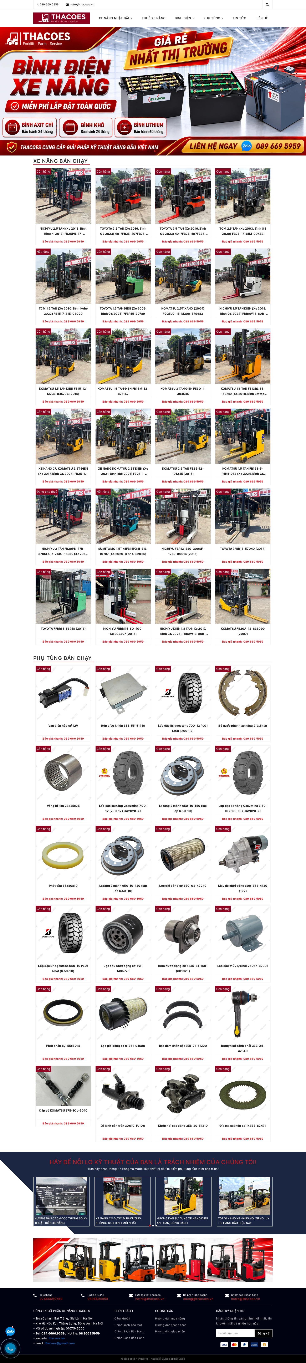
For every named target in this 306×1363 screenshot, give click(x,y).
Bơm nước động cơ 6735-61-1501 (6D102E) (183, 968)
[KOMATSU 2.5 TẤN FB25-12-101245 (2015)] (183, 436)
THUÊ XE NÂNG (153, 18)
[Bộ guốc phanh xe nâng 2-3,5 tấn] (243, 693)
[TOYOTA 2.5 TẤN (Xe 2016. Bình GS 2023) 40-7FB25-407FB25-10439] (123, 196)
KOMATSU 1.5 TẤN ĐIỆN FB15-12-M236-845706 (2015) (63, 391)
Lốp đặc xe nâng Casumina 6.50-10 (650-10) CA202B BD (243, 808)
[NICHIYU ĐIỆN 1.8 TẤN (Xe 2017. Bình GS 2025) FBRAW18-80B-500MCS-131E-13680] (183, 596)
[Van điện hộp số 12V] (63, 693)
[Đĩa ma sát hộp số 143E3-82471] (243, 1093)
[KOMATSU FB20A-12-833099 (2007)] (243, 596)
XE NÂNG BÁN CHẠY (60, 161)
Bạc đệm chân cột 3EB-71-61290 (183, 1045)
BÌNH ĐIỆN (183, 18)
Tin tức (239, 18)
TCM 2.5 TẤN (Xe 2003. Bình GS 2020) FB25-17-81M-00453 (242, 231)
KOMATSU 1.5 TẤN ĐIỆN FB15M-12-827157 (123, 391)
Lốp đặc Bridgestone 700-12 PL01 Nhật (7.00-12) (183, 728)
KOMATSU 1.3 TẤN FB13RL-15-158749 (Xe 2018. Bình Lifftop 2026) (243, 391)
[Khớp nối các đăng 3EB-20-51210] (183, 1093)
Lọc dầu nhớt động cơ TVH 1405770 (123, 968)
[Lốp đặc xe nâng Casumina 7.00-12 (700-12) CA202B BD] (123, 773)
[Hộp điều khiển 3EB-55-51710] (123, 693)
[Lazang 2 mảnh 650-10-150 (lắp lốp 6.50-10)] (183, 773)
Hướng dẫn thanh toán (171, 1325)
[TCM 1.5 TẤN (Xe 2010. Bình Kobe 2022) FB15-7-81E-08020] (63, 276)
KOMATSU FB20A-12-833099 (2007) (243, 631)
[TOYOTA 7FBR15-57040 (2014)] (243, 516)
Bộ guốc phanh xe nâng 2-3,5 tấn (242, 725)
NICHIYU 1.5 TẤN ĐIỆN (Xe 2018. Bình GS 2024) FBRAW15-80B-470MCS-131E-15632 (242, 311)
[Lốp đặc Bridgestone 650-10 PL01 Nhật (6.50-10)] (63, 933)
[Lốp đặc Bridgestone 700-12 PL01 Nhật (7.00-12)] (183, 693)
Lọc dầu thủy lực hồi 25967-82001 (242, 966)
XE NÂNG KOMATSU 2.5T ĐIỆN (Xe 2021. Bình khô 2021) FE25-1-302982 (123, 471)
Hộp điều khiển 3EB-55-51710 (123, 725)
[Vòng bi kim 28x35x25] (63, 773)
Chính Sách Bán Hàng (129, 1331)
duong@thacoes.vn (198, 1299)
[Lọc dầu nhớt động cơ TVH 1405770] (123, 933)
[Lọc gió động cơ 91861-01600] (123, 1013)
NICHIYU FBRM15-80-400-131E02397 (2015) (123, 631)
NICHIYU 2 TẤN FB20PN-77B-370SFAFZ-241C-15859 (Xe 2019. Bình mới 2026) (63, 551)
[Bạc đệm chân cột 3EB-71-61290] (183, 1013)
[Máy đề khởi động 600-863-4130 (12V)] (243, 853)
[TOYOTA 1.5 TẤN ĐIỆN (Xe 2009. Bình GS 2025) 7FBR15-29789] (123, 276)
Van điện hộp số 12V (63, 725)
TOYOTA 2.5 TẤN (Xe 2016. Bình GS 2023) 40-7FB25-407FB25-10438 (183, 231)
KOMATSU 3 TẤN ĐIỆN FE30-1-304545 (182, 391)
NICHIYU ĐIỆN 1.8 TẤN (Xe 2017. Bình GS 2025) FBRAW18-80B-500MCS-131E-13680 (183, 631)
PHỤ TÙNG (212, 18)
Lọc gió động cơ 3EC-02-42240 (182, 885)
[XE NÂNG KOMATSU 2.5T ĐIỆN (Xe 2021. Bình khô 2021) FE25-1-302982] (123, 436)
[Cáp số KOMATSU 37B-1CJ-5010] (63, 1086)
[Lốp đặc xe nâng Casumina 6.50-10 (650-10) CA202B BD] (243, 773)
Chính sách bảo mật (128, 1325)
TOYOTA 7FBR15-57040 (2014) (243, 548)
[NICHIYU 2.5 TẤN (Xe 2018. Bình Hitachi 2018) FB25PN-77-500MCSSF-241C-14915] (63, 196)
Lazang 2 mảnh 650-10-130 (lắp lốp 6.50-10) (123, 888)
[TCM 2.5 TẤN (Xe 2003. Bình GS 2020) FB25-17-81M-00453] (243, 196)
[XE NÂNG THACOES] (61, 18)
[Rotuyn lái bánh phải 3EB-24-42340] (243, 1013)
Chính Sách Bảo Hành (129, 1337)
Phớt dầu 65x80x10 (63, 885)
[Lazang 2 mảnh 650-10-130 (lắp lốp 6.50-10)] (123, 853)
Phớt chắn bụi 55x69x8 (63, 1045)
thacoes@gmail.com (60, 1343)
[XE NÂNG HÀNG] (153, 1260)
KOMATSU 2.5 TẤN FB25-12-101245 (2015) (183, 471)
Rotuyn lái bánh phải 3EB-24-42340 (242, 1048)
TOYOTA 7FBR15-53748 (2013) (63, 628)
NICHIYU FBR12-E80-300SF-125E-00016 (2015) (183, 551)
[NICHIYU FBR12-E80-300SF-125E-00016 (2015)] (183, 516)
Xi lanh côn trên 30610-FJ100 (123, 1126)
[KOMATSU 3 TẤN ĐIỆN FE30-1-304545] (183, 356)
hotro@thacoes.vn (82, 4)
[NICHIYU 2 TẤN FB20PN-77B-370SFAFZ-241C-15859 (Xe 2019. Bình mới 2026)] (63, 516)
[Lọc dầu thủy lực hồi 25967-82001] (243, 933)
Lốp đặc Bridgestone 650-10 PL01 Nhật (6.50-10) (63, 968)
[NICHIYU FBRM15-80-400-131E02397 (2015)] (123, 596)
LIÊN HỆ (262, 18)
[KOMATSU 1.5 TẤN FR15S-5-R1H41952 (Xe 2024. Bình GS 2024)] (243, 436)
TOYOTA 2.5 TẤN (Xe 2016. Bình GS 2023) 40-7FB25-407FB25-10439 (123, 231)
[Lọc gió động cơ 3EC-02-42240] (183, 853)
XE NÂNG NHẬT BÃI (114, 18)
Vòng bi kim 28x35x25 (63, 805)
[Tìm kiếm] (267, 4)
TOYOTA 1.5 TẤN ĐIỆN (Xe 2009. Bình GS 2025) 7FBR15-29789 (123, 311)
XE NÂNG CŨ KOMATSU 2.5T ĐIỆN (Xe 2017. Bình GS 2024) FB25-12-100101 (63, 471)
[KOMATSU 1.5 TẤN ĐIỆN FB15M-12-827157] (123, 356)
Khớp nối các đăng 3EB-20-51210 (183, 1126)
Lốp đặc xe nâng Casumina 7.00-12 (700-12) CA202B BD (123, 808)
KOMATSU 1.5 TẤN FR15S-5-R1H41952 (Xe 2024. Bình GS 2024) (243, 471)
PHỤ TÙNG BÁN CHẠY (62, 658)
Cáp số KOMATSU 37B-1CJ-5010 (63, 1110)
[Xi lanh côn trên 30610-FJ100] (123, 1093)
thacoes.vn (57, 1338)
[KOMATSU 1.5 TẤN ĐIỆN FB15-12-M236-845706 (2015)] (63, 356)
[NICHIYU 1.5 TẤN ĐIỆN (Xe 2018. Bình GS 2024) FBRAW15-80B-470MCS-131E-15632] (243, 276)
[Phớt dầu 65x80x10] (63, 853)
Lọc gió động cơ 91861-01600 (123, 1045)
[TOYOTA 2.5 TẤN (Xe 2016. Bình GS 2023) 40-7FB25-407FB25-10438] (183, 196)
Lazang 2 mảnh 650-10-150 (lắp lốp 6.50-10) (183, 808)
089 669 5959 (49, 4)
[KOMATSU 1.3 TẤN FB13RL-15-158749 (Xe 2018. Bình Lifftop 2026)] (243, 356)
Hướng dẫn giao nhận (170, 1331)
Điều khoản (122, 1318)
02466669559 (51, 1299)
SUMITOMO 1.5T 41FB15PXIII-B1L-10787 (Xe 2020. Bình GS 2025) (123, 551)
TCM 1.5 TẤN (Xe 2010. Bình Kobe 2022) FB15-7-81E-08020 (63, 311)
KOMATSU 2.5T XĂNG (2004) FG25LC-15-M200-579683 (182, 311)
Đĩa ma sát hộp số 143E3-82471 (243, 1126)
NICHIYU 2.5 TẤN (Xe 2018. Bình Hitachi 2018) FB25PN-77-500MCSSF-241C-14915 (63, 231)
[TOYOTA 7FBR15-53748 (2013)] (63, 596)
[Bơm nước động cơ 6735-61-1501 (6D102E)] (183, 933)
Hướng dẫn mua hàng (170, 1318)
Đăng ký (263, 1333)
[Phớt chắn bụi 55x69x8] (63, 1013)
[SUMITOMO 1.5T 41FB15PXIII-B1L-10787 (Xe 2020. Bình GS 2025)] (123, 516)
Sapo (182, 1358)
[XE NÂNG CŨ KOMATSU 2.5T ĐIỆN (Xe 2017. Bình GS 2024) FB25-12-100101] (63, 436)
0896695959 (97, 1299)
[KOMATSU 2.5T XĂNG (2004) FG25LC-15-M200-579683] (183, 276)
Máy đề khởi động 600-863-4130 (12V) (242, 888)
